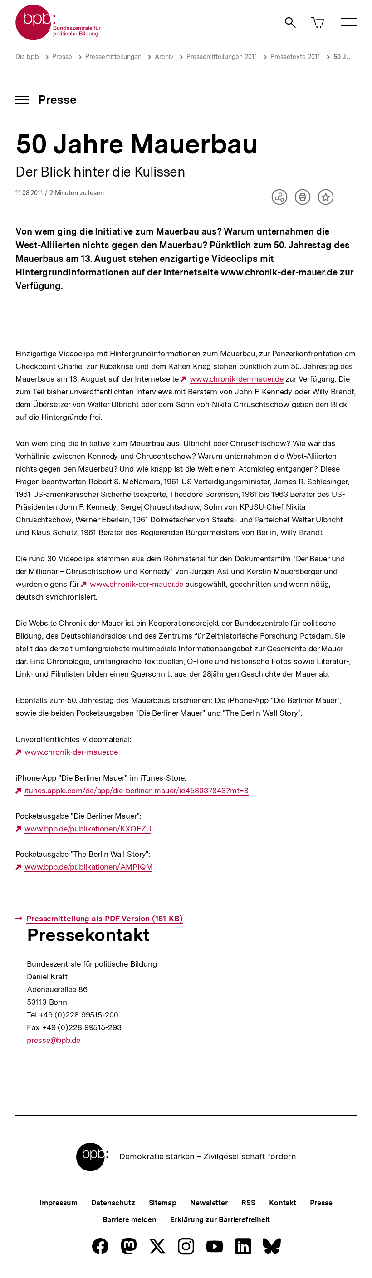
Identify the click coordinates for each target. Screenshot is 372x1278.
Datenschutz (113, 1203)
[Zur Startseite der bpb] (58, 37)
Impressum (58, 1203)
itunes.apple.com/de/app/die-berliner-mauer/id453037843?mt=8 (136, 791)
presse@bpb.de (53, 1040)
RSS (248, 1203)
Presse (62, 56)
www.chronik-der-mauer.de (236, 379)
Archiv (164, 56)
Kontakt (282, 1203)
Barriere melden (130, 1219)
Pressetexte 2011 (295, 56)
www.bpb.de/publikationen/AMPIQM (88, 867)
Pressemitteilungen (113, 56)
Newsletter (209, 1203)
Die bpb (27, 56)
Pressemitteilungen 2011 (221, 56)
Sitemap (162, 1203)
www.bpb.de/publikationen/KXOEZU (87, 829)
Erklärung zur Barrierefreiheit (219, 1219)
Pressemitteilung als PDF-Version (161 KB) (104, 919)
